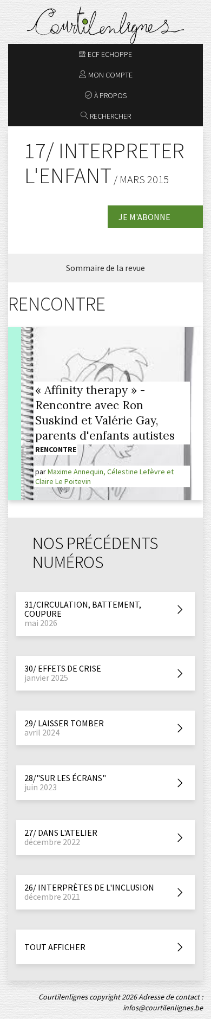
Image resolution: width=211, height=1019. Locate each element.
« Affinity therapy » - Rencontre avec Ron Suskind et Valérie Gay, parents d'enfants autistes (105, 413)
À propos (110, 95)
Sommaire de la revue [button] (105, 267)
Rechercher (109, 116)
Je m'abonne (144, 216)
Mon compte (110, 75)
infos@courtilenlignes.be (163, 1007)
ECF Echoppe (109, 54)
